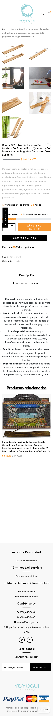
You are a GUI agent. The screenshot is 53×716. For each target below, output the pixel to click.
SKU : (5, 256)
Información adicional (26, 283)
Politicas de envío (26, 591)
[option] (26, 428)
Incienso (19, 261)
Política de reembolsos (26, 596)
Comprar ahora (24, 238)
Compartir (5, 219)
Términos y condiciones (26, 576)
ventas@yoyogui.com (28, 622)
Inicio (4, 29)
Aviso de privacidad (26, 560)
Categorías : (8, 261)
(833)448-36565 (28, 612)
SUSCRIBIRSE (40, 667)
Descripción (26, 275)
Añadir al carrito (34, 227)
